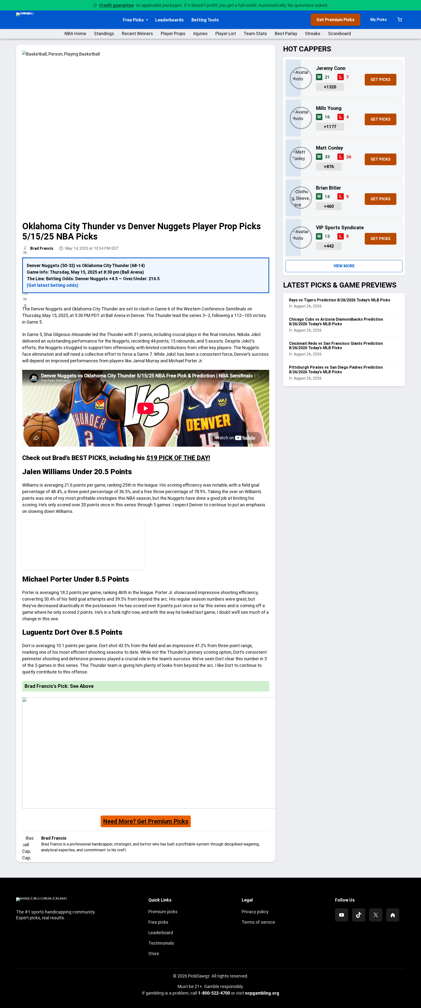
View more (344, 266)
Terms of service (258, 922)
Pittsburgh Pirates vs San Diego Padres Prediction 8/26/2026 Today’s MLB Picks (336, 369)
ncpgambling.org (262, 993)
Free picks (158, 922)
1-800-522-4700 (214, 993)
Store (153, 953)
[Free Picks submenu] (147, 20)
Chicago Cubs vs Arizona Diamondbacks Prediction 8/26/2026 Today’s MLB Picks (336, 321)
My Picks (378, 19)
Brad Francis (41, 248)
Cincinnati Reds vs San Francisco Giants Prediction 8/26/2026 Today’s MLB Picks (336, 345)
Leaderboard (160, 932)
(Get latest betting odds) (52, 285)
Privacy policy (255, 911)
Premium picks (163, 911)
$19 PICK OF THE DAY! (178, 457)
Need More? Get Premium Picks (145, 821)
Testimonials (161, 943)
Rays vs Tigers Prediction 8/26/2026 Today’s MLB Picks (339, 300)
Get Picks (381, 79)
